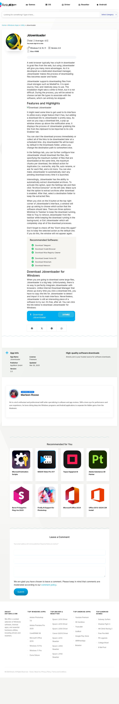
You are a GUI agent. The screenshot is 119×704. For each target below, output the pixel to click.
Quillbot (78, 631)
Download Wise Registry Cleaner (47, 253)
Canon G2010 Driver (60, 633)
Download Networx (42, 265)
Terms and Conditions (59, 672)
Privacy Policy (46, 672)
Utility (22, 25)
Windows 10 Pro (36, 646)
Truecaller (79, 627)
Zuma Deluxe (35, 655)
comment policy (48, 585)
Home (4, 25)
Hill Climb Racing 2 (105, 629)
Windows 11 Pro (36, 650)
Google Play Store (82, 636)
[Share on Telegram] (52, 328)
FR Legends (102, 638)
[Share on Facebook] (32, 328)
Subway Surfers (104, 619)
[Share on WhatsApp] (61, 328)
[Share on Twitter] (42, 328)
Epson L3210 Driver (60, 619)
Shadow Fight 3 (104, 624)
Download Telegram (43, 245)
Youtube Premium (82, 617)
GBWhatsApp (80, 641)
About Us (37, 672)
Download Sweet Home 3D (45, 258)
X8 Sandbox (80, 622)
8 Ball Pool (102, 647)
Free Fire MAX (103, 633)
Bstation (78, 645)
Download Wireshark (43, 262)
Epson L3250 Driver (60, 629)
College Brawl (103, 643)
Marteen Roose (30, 394)
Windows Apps (13, 25)
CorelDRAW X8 (35, 633)
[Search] (113, 4)
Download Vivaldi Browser (45, 249)
